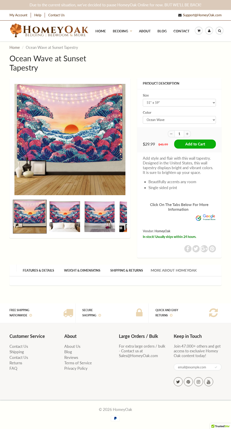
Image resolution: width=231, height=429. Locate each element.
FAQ (13, 368)
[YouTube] (208, 381)
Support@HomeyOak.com (202, 15)
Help (37, 15)
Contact (181, 31)
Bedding (120, 31)
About (145, 31)
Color (147, 112)
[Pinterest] (188, 381)
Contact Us (56, 15)
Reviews (71, 357)
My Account (18, 15)
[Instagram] (198, 381)
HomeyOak (162, 231)
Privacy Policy (76, 368)
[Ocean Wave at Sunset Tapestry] (70, 139)
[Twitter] (178, 381)
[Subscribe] (215, 367)
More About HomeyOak (174, 270)
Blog (162, 31)
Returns (15, 362)
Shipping (16, 351)
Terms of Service (78, 362)
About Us (72, 346)
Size (146, 95)
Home (100, 31)
